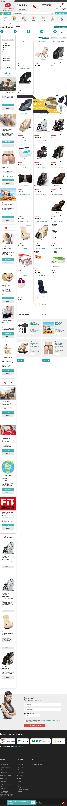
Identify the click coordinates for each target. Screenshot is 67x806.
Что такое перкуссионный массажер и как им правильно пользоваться (34, 324)
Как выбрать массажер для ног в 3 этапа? (7, 321)
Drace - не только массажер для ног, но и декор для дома (7, 403)
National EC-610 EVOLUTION (5, 557)
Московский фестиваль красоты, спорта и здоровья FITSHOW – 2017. (8, 513)
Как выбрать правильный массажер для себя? (8, 247)
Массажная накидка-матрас (8, 54)
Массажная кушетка (7, 49)
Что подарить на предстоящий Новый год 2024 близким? (8, 440)
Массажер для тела (7, 47)
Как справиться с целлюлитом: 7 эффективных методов (7, 167)
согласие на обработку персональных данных (49, 720)
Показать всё (45, 304)
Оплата (27, 1)
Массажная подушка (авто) (8, 56)
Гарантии (31, 1)
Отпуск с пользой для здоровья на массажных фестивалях (7, 477)
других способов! (18, 746)
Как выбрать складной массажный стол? (7, 358)
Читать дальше (8, 105)
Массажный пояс (6, 60)
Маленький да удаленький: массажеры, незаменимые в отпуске (7, 204)
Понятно (32, 802)
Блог (43, 1)
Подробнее (10, 803)
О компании (55, 1)
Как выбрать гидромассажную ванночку (6, 285)
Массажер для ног (6, 45)
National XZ (4, 667)
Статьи (39, 1)
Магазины (18, 1)
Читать (32, 334)
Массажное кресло (6, 58)
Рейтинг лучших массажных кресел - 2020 (34, 343)
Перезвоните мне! (35, 725)
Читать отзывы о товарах (60, 27)
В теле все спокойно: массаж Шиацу (7, 129)
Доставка (23, 1)
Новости (35, 1)
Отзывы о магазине (48, 1)
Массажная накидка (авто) (8, 52)
